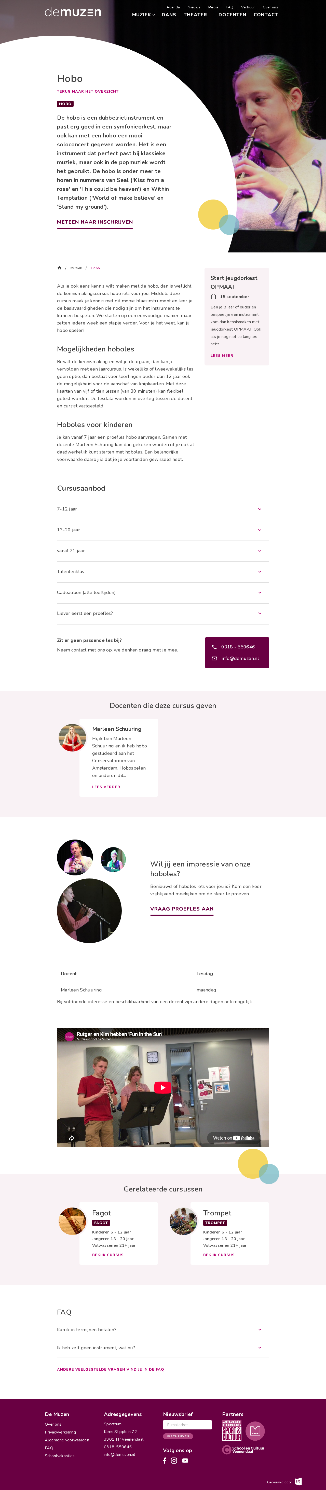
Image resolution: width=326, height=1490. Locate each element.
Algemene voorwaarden (67, 1440)
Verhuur (248, 7)
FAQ (230, 7)
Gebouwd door (280, 1482)
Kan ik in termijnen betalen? (86, 1330)
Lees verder (106, 787)
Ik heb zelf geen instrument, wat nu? (96, 1348)
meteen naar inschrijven (95, 222)
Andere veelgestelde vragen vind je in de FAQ (110, 1369)
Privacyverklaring (60, 1432)
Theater (195, 15)
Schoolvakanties (60, 1456)
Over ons (270, 7)
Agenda (173, 7)
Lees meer (222, 355)
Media (213, 7)
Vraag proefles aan (182, 908)
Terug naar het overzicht (88, 91)
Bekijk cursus (108, 1255)
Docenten (232, 15)
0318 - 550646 (238, 647)
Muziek (141, 15)
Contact (266, 15)
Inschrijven (178, 1436)
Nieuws (194, 7)
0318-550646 (118, 1447)
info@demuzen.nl (240, 658)
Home (59, 267)
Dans (169, 15)
